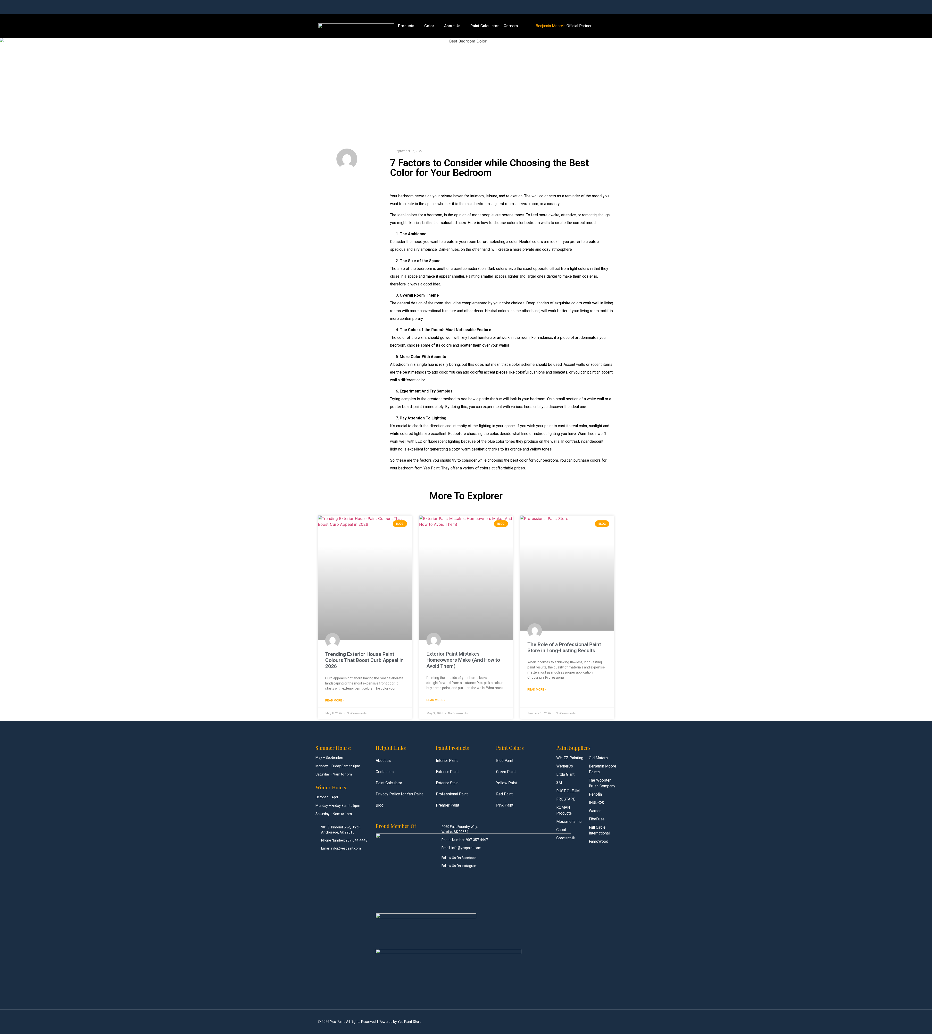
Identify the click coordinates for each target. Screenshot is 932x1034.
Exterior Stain (447, 783)
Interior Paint (447, 760)
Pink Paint (504, 805)
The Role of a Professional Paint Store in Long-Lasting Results (564, 647)
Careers (511, 26)
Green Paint (506, 771)
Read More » (334, 700)
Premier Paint (447, 805)
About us (383, 760)
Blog (379, 805)
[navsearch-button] (570, 7)
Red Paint (504, 794)
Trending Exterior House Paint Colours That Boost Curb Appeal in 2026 (364, 660)
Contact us (385, 771)
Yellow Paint (506, 783)
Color (429, 26)
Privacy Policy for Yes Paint (399, 794)
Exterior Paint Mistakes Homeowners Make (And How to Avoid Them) (463, 660)
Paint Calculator (484, 26)
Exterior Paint (447, 771)
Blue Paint (504, 760)
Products (406, 26)
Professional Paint (452, 794)
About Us (452, 26)
